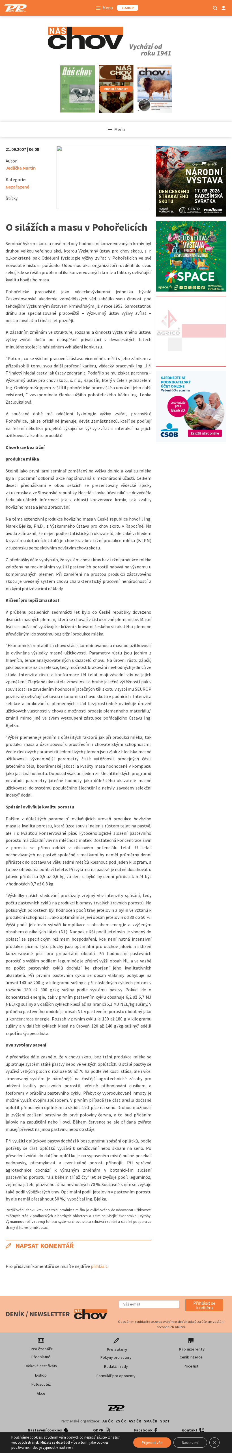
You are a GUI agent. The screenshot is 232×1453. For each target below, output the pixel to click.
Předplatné (40, 1356)
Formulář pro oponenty (116, 1375)
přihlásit (99, 1266)
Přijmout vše (152, 1442)
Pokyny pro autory (116, 1357)
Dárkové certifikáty (41, 1365)
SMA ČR (150, 1421)
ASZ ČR (135, 1421)
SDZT (165, 1421)
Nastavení (190, 1442)
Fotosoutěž (41, 1384)
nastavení (66, 1447)
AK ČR (107, 1421)
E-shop (41, 1375)
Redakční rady (116, 1366)
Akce (41, 1393)
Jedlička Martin (21, 168)
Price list (191, 1366)
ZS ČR (121, 1421)
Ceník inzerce (191, 1357)
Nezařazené (17, 187)
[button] (204, 1305)
